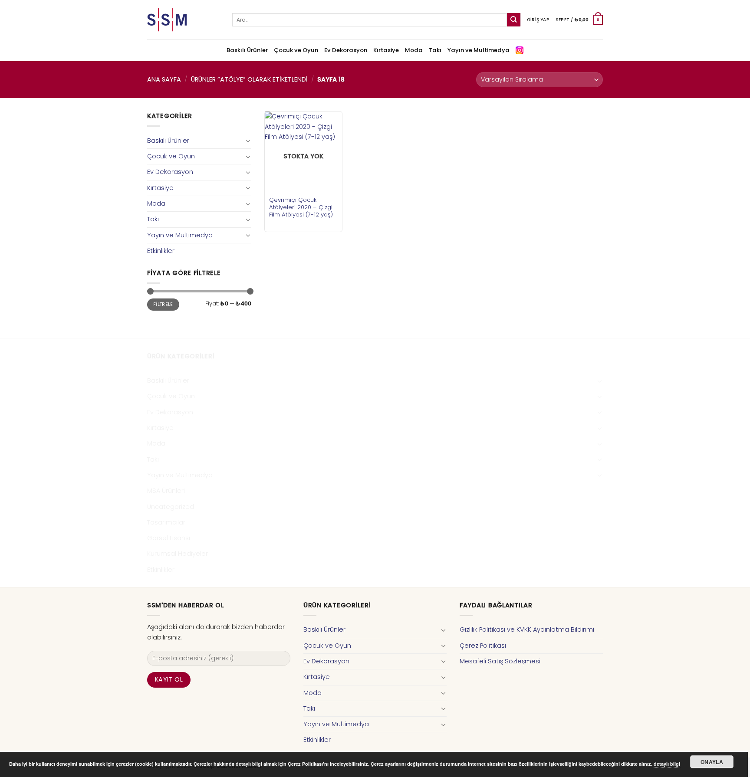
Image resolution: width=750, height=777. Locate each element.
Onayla (712, 762)
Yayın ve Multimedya (478, 50)
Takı (435, 50)
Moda (414, 50)
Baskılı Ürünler (247, 50)
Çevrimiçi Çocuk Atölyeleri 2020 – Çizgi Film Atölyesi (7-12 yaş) (301, 207)
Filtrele (163, 304)
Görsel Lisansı (168, 538)
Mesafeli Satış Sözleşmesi (500, 661)
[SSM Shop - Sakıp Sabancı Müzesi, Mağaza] (183, 19)
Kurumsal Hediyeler (177, 553)
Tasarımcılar (166, 522)
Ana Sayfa (164, 79)
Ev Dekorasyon (345, 50)
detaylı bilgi (667, 764)
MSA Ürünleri (166, 490)
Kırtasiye (386, 50)
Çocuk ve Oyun (296, 50)
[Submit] (513, 19)
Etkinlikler (160, 250)
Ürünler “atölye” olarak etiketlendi (249, 79)
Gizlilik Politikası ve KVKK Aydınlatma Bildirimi (527, 629)
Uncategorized (170, 506)
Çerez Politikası (483, 645)
